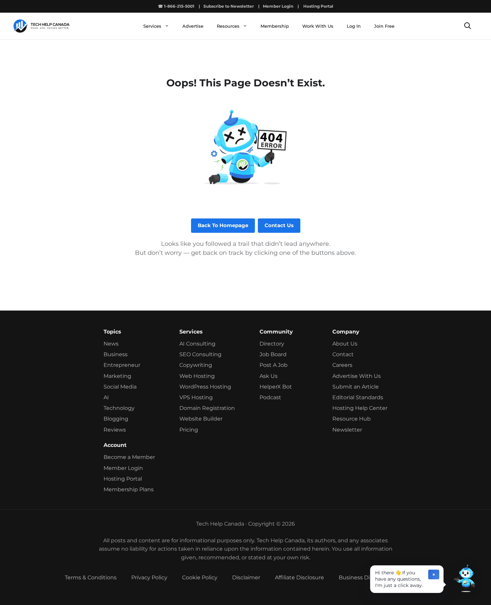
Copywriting (195, 365)
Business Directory (364, 577)
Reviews (115, 430)
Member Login (278, 6)
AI (106, 397)
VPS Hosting (196, 397)
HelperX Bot (276, 387)
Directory (272, 344)
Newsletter (347, 430)
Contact (343, 354)
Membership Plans (129, 489)
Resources (228, 26)
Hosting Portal (318, 6)
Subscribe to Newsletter (228, 6)
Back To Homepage (223, 225)
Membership (275, 26)
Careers (342, 365)
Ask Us (269, 376)
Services (152, 26)
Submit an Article (355, 387)
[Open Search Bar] (468, 26)
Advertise (192, 26)
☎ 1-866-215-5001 (176, 6)
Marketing (117, 376)
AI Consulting (197, 344)
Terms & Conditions (91, 577)
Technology (119, 408)
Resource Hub (351, 419)
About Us (344, 344)
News (111, 344)
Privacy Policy (149, 577)
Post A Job (274, 365)
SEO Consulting (200, 354)
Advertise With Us (356, 376)
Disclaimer (246, 577)
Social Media (120, 387)
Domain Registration (207, 408)
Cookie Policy (199, 577)
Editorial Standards (357, 397)
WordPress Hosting (205, 387)
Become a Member (129, 457)
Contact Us (279, 225)
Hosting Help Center (359, 408)
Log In (354, 26)
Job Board (273, 354)
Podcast (270, 397)
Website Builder (200, 419)
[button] (464, 578)
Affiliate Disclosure (299, 577)
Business (116, 354)
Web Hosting (197, 376)
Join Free (384, 26)
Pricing (188, 430)
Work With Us (317, 26)
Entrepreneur (122, 365)
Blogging (116, 419)
